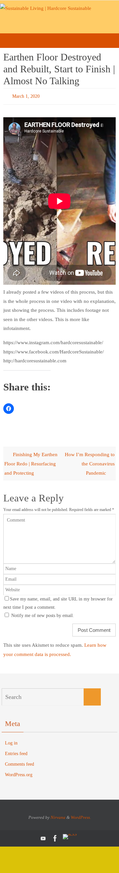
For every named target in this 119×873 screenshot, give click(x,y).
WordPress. (81, 815)
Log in (11, 741)
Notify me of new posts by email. (42, 613)
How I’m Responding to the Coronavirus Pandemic (90, 462)
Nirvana (58, 815)
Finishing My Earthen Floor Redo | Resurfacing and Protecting (30, 462)
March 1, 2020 (26, 95)
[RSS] (70, 835)
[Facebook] (55, 836)
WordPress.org (18, 773)
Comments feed (19, 762)
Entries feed (16, 751)
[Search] (92, 695)
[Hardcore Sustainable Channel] (43, 836)
